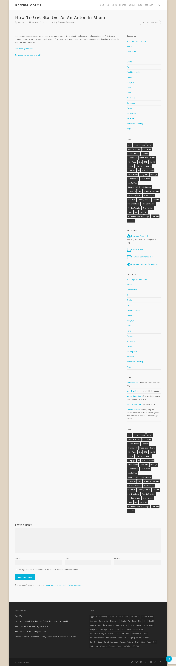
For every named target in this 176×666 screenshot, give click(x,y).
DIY (128, 57)
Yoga (129, 129)
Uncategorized (132, 113)
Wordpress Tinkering (135, 123)
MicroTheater (133, 179)
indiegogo (131, 170)
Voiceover (130, 118)
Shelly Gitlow (149, 195)
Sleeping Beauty (144, 199)
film (140, 162)
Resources (131, 103)
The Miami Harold (134, 409)
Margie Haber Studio (135, 396)
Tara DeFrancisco (149, 204)
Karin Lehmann (132, 383)
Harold (152, 162)
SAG (139, 191)
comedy (145, 153)
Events (129, 62)
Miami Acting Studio (134, 404)
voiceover (143, 212)
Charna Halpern (133, 153)
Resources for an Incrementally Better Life (31, 626)
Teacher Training (134, 208)
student (156, 199)
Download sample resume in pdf (27, 55)
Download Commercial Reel (142, 257)
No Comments (152, 22)
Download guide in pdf (24, 48)
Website (117, 558)
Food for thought (133, 72)
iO (139, 170)
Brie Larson (146, 149)
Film (128, 67)
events (152, 158)
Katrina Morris (28, 5)
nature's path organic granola (139, 187)
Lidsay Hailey (133, 174)
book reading (139, 145)
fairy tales (132, 162)
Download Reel (137, 249)
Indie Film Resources (144, 166)
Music (129, 87)
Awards (129, 46)
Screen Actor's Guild (151, 191)
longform (144, 174)
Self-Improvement (135, 195)
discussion (143, 158)
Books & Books (134, 149)
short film (131, 199)
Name (18, 558)
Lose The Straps (133, 391)
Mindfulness (145, 179)
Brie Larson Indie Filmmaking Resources (30, 631)
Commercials (132, 51)
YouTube (155, 216)
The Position (148, 208)
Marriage (153, 174)
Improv (129, 77)
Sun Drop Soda (133, 204)
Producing (130, 98)
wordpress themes (135, 216)
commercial (132, 158)
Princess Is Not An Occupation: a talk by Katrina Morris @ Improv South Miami (45, 636)
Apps (129, 145)
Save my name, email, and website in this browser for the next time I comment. (48, 569)
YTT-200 (131, 220)
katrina (21, 22)
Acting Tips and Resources (63, 22)
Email (67, 558)
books (149, 145)
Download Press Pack (139, 236)
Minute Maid (132, 183)
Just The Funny (148, 170)
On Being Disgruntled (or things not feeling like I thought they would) (41, 621)
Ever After (19, 616)
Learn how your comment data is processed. (63, 585)
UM (135, 212)
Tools (130, 212)
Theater (130, 108)
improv (130, 166)
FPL (145, 162)
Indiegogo (130, 82)
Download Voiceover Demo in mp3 (145, 264)
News (129, 93)
